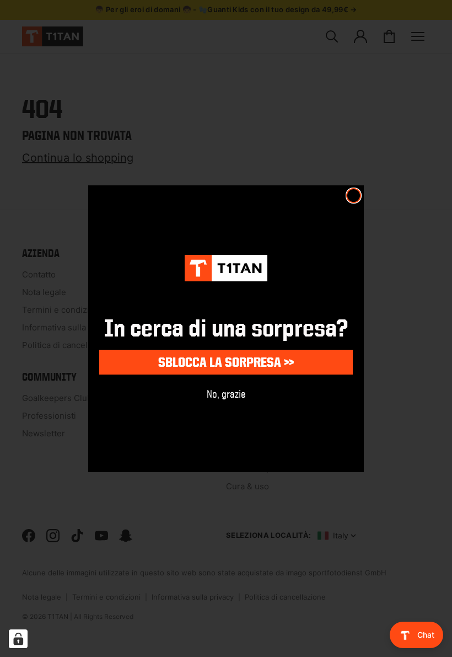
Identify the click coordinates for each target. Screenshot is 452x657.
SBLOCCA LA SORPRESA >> (226, 362)
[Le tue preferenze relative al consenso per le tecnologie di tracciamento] (18, 638)
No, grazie (226, 393)
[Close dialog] (353, 195)
